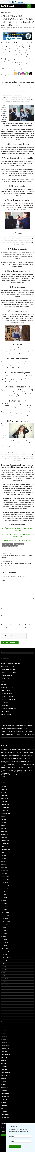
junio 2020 (3, 1000)
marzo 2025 (4, 831)
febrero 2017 (4, 1087)
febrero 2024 (4, 870)
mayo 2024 (4, 861)
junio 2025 (3, 822)
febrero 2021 (4, 979)
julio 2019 (3, 1024)
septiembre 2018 (5, 1054)
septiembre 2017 (5, 1072)
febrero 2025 (4, 834)
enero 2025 (4, 837)
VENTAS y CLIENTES (6, 12)
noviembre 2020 (5, 988)
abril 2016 (3, 1102)
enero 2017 (4, 1090)
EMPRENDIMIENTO (6, 675)
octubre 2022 (4, 918)
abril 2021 (3, 973)
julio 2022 (3, 927)
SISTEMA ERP (4, 705)
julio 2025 (3, 819)
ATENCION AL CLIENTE (7, 666)
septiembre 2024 (5, 849)
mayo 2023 (4, 897)
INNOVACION (5, 678)
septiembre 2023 (5, 885)
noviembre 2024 (5, 843)
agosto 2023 (4, 888)
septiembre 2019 (5, 1018)
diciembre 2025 (5, 804)
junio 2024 (3, 858)
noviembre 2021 (5, 952)
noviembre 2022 (5, 915)
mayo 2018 (4, 1066)
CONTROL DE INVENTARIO (8, 672)
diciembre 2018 (5, 1045)
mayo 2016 (4, 1099)
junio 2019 (3, 1027)
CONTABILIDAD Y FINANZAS (9, 669)
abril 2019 (3, 1033)
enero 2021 (4, 982)
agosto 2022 (4, 924)
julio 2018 (3, 1060)
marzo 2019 (4, 1036)
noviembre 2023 (5, 879)
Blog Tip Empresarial (8, 6)
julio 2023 (3, 891)
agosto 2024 (4, 852)
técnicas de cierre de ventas (10, 546)
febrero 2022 (4, 943)
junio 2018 (3, 1063)
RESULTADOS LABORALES (8, 699)
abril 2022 (3, 937)
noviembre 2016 (5, 1096)
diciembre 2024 (5, 840)
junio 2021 (3, 967)
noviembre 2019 (5, 1012)
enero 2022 (4, 946)
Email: (3, 1131)
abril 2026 (3, 792)
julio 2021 (3, 964)
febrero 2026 (4, 798)
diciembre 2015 (5, 1114)
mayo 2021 (4, 970)
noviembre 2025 (5, 807)
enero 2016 (4, 1111)
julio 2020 (3, 997)
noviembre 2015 (5, 1117)
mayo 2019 (4, 1030)
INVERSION (4, 681)
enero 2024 (4, 873)
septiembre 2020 (5, 994)
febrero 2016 (4, 1108)
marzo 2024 (4, 867)
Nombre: (3, 1128)
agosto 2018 (4, 1057)
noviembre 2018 (5, 1048)
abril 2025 (3, 828)
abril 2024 (3, 864)
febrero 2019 (4, 1039)
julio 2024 (3, 855)
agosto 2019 (4, 1021)
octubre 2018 (4, 1051)
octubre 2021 (4, 955)
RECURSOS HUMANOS (7, 693)
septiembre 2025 (5, 813)
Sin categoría (4, 702)
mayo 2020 (4, 1003)
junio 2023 (3, 894)
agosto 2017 (4, 1075)
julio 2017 (3, 1078)
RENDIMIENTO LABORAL (8, 696)
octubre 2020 (4, 991)
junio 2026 (3, 786)
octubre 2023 (4, 882)
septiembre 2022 (5, 921)
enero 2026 (4, 801)
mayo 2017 (4, 1081)
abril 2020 (3, 1006)
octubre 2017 (4, 1069)
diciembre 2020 (5, 985)
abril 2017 (3, 1084)
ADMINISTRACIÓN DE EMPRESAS (10, 663)
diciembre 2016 (5, 1093)
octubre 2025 (4, 810)
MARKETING (4, 684)
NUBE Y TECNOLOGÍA (7, 687)
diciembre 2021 (5, 949)
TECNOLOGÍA (5, 711)
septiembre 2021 (5, 958)
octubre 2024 (4, 846)
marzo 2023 (4, 903)
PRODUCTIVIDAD (6, 690)
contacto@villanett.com (21, 27)
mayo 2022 (4, 933)
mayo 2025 (4, 825)
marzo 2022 (4, 940)
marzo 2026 (4, 795)
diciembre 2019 (5, 1009)
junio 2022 (3, 930)
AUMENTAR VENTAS (7, 544)
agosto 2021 (4, 961)
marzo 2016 (4, 1105)
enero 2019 (4, 1042)
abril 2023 (3, 900)
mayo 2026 (4, 789)
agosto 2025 (4, 816)
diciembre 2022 (5, 912)
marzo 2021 (4, 976)
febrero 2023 (4, 906)
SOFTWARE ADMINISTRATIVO (9, 708)
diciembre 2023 (5, 876)
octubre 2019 (4, 1015)
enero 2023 (4, 909)
